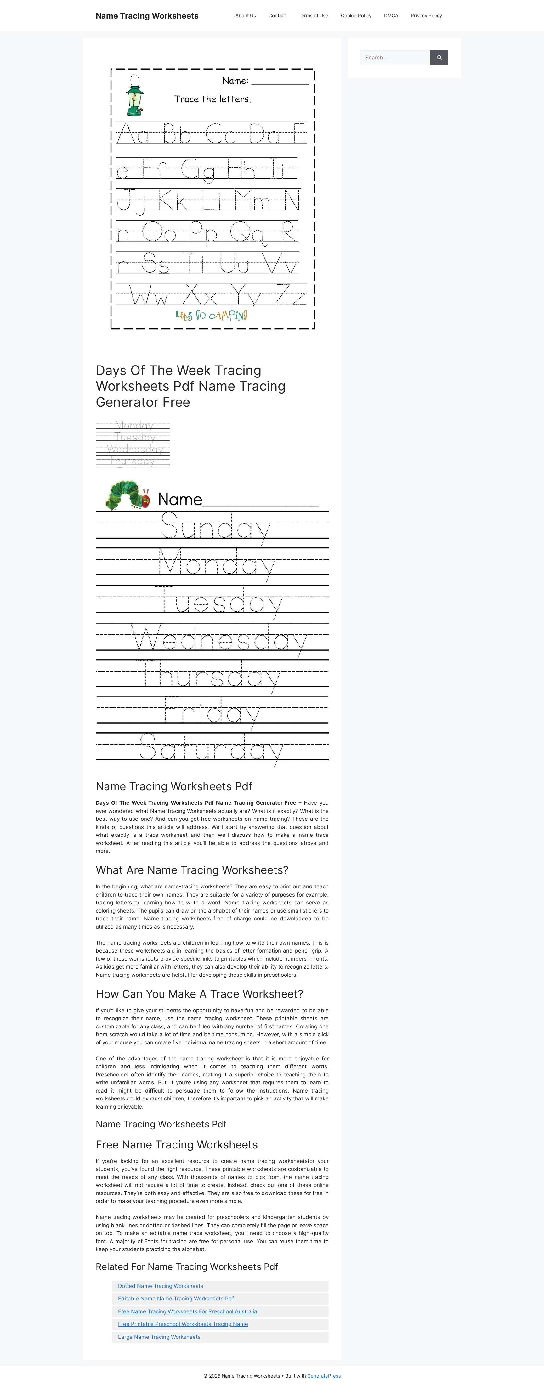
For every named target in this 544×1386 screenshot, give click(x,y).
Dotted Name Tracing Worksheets (160, 1286)
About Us (245, 16)
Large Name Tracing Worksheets (159, 1337)
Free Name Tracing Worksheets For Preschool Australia (187, 1311)
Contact (277, 16)
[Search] (439, 57)
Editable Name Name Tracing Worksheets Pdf (176, 1298)
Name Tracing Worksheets (147, 15)
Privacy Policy (426, 16)
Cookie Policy (356, 16)
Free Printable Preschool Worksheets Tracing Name (183, 1324)
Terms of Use (313, 16)
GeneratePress (324, 1376)
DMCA (391, 16)
